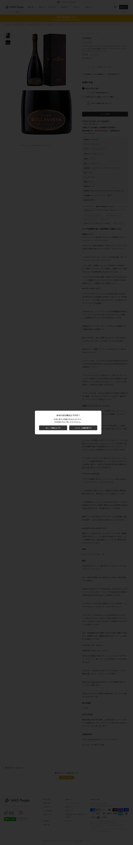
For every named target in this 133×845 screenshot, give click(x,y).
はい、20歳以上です (53, 428)
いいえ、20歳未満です (83, 428)
